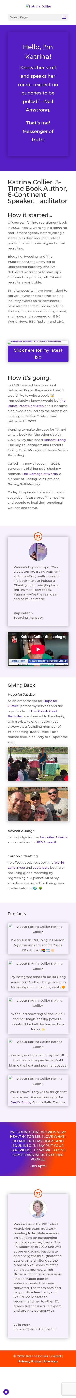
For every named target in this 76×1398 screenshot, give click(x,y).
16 (60, 341)
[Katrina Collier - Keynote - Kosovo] (38, 341)
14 (53, 341)
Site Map (51, 1361)
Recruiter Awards (53, 837)
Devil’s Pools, (21, 1102)
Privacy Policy (29, 1361)
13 (50, 341)
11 (43, 341)
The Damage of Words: (40, 474)
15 (57, 341)
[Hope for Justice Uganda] (38, 780)
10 (40, 341)
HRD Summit (45, 842)
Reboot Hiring (55, 440)
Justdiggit (41, 867)
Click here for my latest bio (38, 354)
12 (46, 341)
